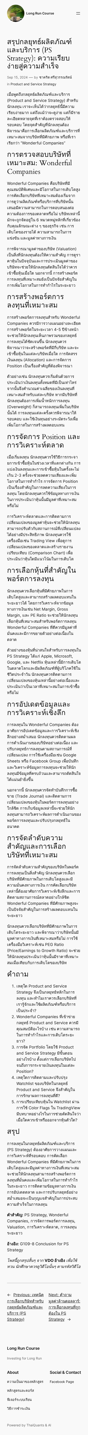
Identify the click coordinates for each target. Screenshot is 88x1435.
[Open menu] (78, 13)
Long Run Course (40, 13)
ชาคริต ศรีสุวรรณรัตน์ (55, 77)
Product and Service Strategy (33, 84)
